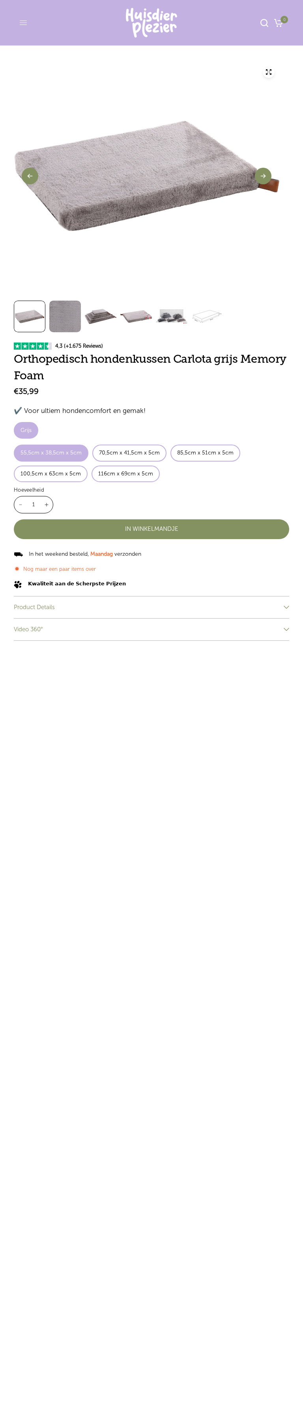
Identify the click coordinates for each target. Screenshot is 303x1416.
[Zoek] (264, 22)
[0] (277, 22)
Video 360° (28, 629)
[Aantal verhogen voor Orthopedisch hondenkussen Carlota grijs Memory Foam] (46, 504)
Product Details (34, 607)
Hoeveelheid (29, 490)
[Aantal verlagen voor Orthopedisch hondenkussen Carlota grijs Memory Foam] (20, 504)
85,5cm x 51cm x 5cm (205, 452)
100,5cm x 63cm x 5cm (51, 473)
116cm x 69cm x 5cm (125, 473)
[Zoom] (269, 72)
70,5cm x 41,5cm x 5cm (129, 452)
